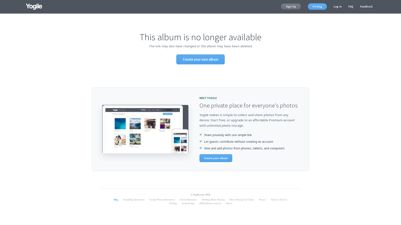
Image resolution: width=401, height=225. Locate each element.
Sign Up (291, 6)
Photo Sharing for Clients (242, 199)
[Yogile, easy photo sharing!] (34, 6)
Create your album (216, 158)
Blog (116, 199)
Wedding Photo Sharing (213, 199)
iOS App (173, 203)
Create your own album (200, 59)
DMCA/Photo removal (210, 203)
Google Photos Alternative (162, 199)
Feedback (366, 6)
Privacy (262, 199)
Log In (337, 6)
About (229, 203)
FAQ (350, 6)
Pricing (317, 6)
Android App (188, 203)
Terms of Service (279, 199)
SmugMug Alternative (134, 199)
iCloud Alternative (188, 199)
